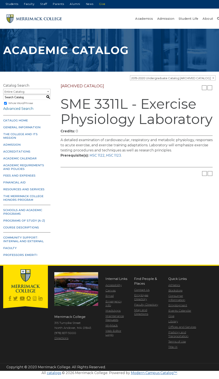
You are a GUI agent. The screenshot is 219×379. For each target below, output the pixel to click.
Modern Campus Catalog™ (154, 373)
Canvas (110, 290)
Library (173, 321)
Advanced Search (18, 109)
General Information (21, 127)
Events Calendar (179, 311)
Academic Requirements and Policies (23, 167)
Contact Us (141, 290)
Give (102, 4)
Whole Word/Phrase (20, 103)
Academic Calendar (20, 158)
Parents (58, 4)
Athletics (174, 285)
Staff (43, 4)
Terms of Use (177, 341)
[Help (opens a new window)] (209, 87)
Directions (61, 338)
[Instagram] (35, 298)
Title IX (173, 347)
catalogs (54, 373)
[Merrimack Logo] (34, 18)
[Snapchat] (29, 298)
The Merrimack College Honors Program (23, 197)
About (208, 19)
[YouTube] (22, 298)
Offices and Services (182, 327)
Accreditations (16, 151)
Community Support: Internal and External (23, 239)
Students (12, 4)
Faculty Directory (146, 305)
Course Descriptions (21, 227)
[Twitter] (15, 298)
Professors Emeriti (20, 255)
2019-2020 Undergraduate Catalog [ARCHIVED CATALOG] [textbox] (171, 78)
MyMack (111, 325)
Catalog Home (15, 120)
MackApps (113, 311)
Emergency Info (113, 303)
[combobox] (173, 77)
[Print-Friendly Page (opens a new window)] (204, 87)
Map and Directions (141, 312)
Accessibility (113, 285)
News (89, 4)
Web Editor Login (113, 333)
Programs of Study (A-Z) (24, 220)
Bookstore (175, 290)
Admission (166, 19)
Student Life (188, 19)
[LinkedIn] (40, 298)
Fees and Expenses (19, 175)
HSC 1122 (97, 155)
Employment (177, 305)
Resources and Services (23, 189)
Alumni (75, 4)
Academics (144, 19)
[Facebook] (10, 298)
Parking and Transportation (178, 334)
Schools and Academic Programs (22, 211)
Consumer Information (176, 298)
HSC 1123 (113, 155)
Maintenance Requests (114, 318)
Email (109, 296)
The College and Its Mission (20, 135)
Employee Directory (141, 297)
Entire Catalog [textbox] (14, 91)
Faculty (29, 4)
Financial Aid (14, 182)
